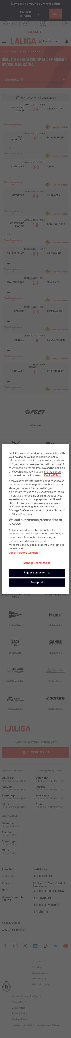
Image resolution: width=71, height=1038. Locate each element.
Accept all (37, 582)
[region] (35, 519)
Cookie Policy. (52, 475)
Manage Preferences (37, 563)
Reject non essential (37, 572)
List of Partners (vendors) (24, 552)
